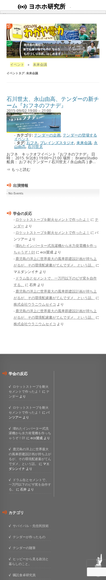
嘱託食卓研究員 (24, 575)
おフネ (32, 142)
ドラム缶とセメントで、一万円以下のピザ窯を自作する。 (30, 484)
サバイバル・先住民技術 (31, 525)
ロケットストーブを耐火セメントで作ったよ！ (52, 219)
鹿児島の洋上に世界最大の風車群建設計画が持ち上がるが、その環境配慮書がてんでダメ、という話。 (30, 456)
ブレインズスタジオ (57, 142)
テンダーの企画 (47, 135)
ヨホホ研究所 (47, 6)
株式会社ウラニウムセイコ (35, 304)
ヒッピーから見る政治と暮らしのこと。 (29, 561)
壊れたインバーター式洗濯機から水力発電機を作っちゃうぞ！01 (30, 433)
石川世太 (35, 146)
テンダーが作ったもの (29, 537)
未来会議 (84, 142)
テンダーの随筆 (24, 547)
